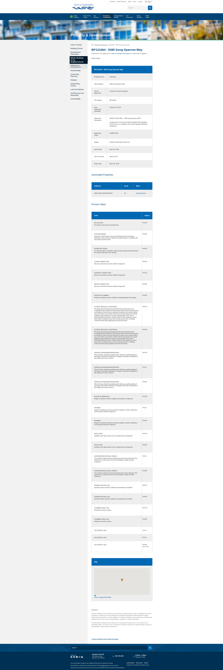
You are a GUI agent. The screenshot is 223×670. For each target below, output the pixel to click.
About (134, 1)
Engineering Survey (75, 85)
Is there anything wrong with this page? (105, 639)
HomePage (92, 44)
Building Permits (77, 48)
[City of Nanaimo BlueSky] (82, 657)
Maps (129, 1)
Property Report (141, 193)
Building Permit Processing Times (76, 66)
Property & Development (101, 45)
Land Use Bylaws (77, 89)
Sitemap (146, 662)
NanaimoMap (76, 70)
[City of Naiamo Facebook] (71, 657)
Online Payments (121, 1)
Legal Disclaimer (130, 662)
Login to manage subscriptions (121, 53)
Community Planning (75, 75)
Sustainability (75, 99)
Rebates (74, 80)
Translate (112, 1)
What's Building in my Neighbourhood (77, 60)
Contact (140, 1)
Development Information (76, 53)
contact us (103, 665)
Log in (149, 1)
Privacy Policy (139, 662)
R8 (125, 193)
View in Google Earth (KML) (102, 597)
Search (150, 8)
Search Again (95, 58)
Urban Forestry (76, 45)
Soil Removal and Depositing (77, 94)
